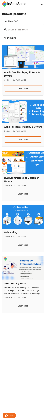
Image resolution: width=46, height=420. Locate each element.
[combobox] (23, 21)
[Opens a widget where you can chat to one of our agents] (9, 416)
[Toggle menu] (41, 3)
